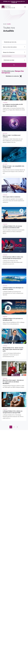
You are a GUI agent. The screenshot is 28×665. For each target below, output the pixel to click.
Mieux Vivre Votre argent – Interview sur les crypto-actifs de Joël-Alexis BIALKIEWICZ (13, 382)
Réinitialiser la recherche (12, 76)
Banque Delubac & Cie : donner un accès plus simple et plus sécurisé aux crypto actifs (13, 349)
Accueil (4, 24)
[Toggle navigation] (25, 7)
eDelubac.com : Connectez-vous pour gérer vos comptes (14, 2)
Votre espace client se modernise (11, 197)
